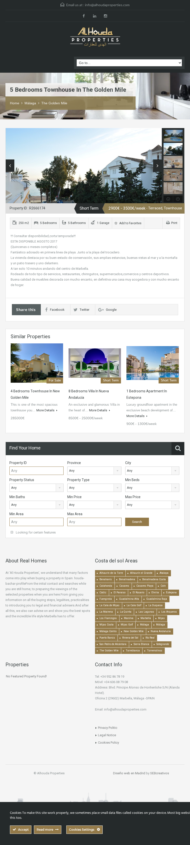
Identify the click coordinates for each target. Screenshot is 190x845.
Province (74, 463)
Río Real (150, 637)
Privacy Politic (107, 728)
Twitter (84, 309)
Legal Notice (107, 735)
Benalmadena (127, 579)
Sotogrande (162, 644)
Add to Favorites (130, 223)
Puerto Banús (107, 637)
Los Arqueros (169, 611)
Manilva (128, 618)
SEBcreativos (159, 773)
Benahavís (105, 579)
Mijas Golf (127, 624)
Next (157, 165)
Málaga (30, 103)
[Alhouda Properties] (95, 37)
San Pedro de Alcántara (112, 644)
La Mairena (106, 611)
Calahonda (105, 585)
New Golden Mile (133, 631)
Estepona (171, 592)
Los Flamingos (108, 618)
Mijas (161, 618)
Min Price (74, 497)
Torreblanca (133, 650)
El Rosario (138, 592)
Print (174, 223)
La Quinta (125, 611)
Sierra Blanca (141, 644)
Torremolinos (154, 650)
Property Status (21, 480)
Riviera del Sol (130, 637)
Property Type (78, 480)
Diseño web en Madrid (129, 773)
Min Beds (132, 480)
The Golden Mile (54, 103)
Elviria (155, 592)
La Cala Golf (134, 605)
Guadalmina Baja (156, 599)
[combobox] (94, 471)
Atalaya (164, 573)
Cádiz (102, 592)
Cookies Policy (108, 742)
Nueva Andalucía (161, 631)
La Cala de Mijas (109, 605)
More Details (45, 410)
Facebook (57, 309)
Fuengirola (105, 599)
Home (14, 103)
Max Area (74, 514)
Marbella (146, 618)
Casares (124, 585)
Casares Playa (144, 585)
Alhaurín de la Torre (111, 573)
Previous (10, 165)
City (128, 463)
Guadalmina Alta (129, 599)
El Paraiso (119, 592)
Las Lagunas (146, 611)
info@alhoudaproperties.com (107, 5)
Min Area (16, 514)
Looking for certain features (35, 532)
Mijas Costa (106, 624)
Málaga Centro (108, 631)
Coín (163, 585)
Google (111, 309)
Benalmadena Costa (154, 579)
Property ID (18, 463)
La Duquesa (155, 605)
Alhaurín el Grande (141, 573)
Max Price (133, 497)
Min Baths (17, 497)
